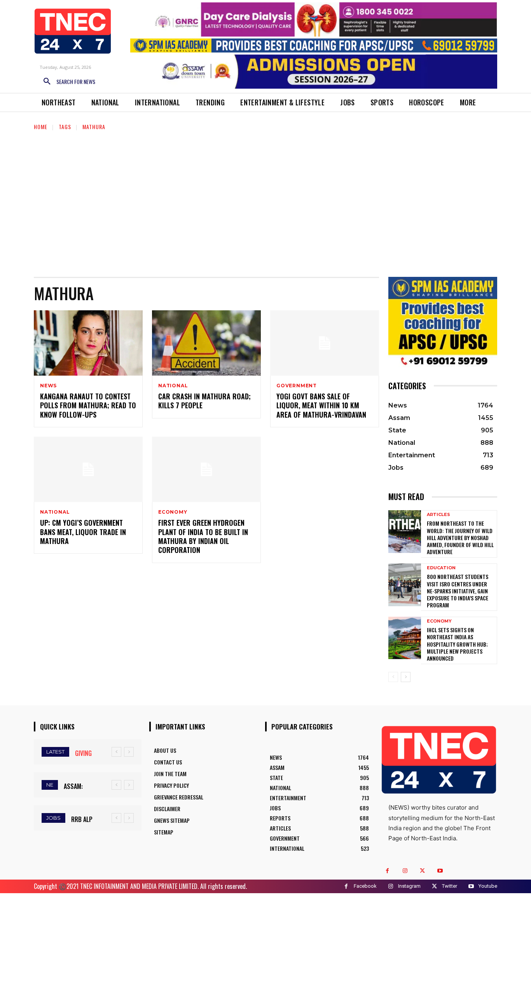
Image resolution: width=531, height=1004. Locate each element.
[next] (129, 752)
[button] (66, 81)
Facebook (365, 886)
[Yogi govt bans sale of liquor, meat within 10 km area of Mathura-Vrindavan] (324, 343)
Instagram (409, 886)
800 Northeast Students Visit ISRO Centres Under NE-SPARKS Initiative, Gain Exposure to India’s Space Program (457, 590)
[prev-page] (393, 677)
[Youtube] (440, 871)
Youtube (488, 886)
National (173, 385)
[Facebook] (387, 871)
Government (296, 385)
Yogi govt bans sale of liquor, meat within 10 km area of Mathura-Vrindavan (321, 405)
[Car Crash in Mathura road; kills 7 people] (206, 343)
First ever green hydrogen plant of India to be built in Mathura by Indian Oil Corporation (203, 536)
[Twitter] (422, 871)
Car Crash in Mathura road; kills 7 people (204, 400)
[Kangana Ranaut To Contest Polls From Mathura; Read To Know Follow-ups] (88, 343)
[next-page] (405, 677)
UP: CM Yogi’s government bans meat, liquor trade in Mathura (83, 532)
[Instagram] (405, 871)
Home (40, 126)
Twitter (449, 886)
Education (441, 568)
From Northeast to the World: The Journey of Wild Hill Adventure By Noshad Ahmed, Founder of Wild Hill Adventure (460, 537)
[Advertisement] (265, 199)
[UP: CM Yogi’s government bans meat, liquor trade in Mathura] (88, 469)
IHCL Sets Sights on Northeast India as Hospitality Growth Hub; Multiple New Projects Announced (457, 644)
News (48, 385)
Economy (172, 512)
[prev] (116, 752)
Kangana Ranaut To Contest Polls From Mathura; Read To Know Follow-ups (88, 405)
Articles (438, 514)
